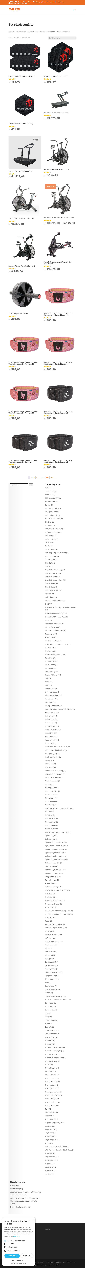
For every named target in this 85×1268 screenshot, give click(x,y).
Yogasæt (48, 1174)
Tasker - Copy (50, 1037)
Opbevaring (49, 835)
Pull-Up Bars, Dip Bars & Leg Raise (58, 911)
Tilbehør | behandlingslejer (55, 1047)
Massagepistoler (51, 791)
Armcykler (49, 495)
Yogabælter (49, 1163)
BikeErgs (48, 522)
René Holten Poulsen (53, 941)
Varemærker (49, 1119)
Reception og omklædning (54, 928)
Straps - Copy (50, 1020)
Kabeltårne (49, 733)
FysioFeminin (50, 665)
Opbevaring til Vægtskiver (54, 856)
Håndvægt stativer (52, 695)
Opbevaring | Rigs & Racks (55, 846)
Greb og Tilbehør (51, 675)
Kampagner (49, 736)
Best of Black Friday (52, 518)
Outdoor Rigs (50, 866)
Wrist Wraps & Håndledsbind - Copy (58, 1150)
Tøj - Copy (48, 1071)
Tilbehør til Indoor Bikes (54, 1058)
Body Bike (48, 525)
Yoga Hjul (48, 1153)
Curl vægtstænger (51, 590)
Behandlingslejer (51, 515)
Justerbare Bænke (51, 730)
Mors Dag (48, 815)
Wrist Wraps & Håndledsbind (56, 1146)
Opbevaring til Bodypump (54, 849)
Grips (47, 678)
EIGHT (47, 604)
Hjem (10, 32)
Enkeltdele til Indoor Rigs (54, 613)
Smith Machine (50, 979)
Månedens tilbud (51, 781)
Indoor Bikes (49, 716)
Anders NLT (49, 491)
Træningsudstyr (51, 1105)
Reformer (48, 938)
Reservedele (49, 945)
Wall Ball (48, 1143)
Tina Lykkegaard (51, 1068)
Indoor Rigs (49, 723)
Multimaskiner (50, 825)
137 (43, 477)
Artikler (47, 1230)
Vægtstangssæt (50, 1140)
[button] (18, 1260)
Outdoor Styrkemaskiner (54, 870)
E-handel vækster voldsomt (20, 1207)
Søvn (47, 982)
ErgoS (47, 620)
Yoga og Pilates (50, 1157)
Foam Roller (49, 637)
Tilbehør (48, 1041)
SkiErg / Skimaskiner (52, 972)
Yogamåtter (49, 1170)
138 (47, 477)
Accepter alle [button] (12, 1256)
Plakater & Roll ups (52, 887)
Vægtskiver (49, 1129)
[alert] (18, 1241)
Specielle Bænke (51, 989)
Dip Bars (48, 594)
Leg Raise (48, 760)
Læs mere (16, 1236)
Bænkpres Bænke (51, 508)
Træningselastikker (52, 1092)
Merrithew (49, 805)
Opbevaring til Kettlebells (54, 853)
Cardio (26, 32)
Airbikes (48, 488)
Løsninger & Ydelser (52, 777)
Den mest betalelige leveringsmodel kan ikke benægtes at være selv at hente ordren (25, 1201)
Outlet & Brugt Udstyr (53, 873)
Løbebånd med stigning (54, 771)
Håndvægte (49, 699)
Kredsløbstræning (51, 757)
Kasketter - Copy (51, 740)
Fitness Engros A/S (52, 627)
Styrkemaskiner (51, 1030)
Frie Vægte (49, 648)
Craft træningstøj (16, 1189)
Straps (47, 1017)
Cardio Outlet (50, 549)
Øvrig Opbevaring (51, 877)
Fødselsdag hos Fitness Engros (56, 644)
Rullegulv (48, 959)
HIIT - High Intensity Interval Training (58, 709)
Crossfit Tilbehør (51, 577)
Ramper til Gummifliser (53, 924)
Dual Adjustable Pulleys (54, 600)
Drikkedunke (49, 597)
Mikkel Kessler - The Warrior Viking (58, 808)
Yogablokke (49, 1167)
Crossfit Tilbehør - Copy (53, 580)
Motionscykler (50, 818)
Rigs (46, 948)
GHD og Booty (50, 672)
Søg (31, 485)
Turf (46, 1109)
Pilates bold (49, 883)
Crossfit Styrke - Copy (53, 573)
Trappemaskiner (51, 1075)
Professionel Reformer (53, 900)
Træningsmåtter (51, 1099)
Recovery (48, 931)
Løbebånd (49, 764)
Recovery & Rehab (52, 935)
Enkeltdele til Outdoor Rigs (55, 617)
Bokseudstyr (49, 539)
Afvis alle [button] (27, 1256)
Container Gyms (51, 556)
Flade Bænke (50, 634)
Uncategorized (50, 1112)
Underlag (48, 1116)
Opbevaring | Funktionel (54, 842)
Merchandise (50, 801)
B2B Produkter (18, 32)
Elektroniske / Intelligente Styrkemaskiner (60, 607)
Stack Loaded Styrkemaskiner (56, 999)
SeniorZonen (50, 965)
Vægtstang (49, 1133)
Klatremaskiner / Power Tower (56, 747)
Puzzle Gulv (49, 917)
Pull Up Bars (49, 907)
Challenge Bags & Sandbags (55, 553)
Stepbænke (49, 1003)
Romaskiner (49, 952)
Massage (48, 784)
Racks (47, 921)
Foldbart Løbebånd (52, 641)
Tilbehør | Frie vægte (53, 1051)
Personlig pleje (50, 880)
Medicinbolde (50, 798)
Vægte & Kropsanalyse (53, 1123)
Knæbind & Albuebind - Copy (56, 750)
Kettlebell (48, 743)
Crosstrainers (34, 32)
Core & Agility (50, 559)
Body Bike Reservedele (53, 529)
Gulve (47, 682)
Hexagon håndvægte (52, 706)
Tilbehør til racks (51, 1061)
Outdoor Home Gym (52, 863)
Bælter (47, 505)
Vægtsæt (48, 1126)
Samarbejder (50, 962)
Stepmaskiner (50, 1010)
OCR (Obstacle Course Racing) (56, 832)
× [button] (33, 1219)
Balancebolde (50, 501)
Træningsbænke (51, 1078)
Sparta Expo (49, 986)
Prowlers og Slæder (52, 904)
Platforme (48, 894)
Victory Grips (15, 1185)
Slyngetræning (50, 976)
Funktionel (49, 658)
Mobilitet (48, 812)
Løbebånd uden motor (53, 774)
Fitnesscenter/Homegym (54, 630)
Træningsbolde (50, 1085)
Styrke (47, 1023)
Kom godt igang (51, 754)
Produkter (48, 897)
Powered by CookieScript (19, 1263)
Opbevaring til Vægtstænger (55, 859)
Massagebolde (50, 788)
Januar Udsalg (50, 726)
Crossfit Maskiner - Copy (54, 570)
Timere (47, 1064)
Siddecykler (49, 969)
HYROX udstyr (50, 712)
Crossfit (48, 563)
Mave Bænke (50, 794)
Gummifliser (49, 689)
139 (51, 477)
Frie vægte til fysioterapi (54, 654)
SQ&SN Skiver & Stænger (54, 996)
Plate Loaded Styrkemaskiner (56, 890)
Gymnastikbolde (51, 692)
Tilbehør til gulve (51, 1054)
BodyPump (49, 536)
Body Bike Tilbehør (52, 532)
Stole (47, 1013)
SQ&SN (47, 993)
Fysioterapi (49, 668)
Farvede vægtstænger (53, 624)
